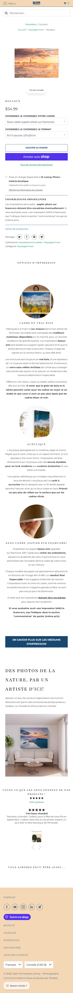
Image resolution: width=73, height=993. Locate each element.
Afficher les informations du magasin (26, 190)
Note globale (36, 802)
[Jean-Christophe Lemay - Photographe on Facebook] (7, 907)
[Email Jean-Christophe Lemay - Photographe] (40, 907)
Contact (10, 933)
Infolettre (12, 947)
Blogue (9, 925)
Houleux (13, 101)
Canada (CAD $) (36, 964)
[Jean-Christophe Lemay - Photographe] (36, 3)
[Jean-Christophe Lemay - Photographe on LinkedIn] (32, 907)
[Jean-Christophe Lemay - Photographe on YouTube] (16, 907)
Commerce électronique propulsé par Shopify (31, 978)
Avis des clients (16, 955)
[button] (34, 847)
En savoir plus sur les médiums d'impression (37, 641)
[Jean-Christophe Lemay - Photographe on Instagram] (24, 907)
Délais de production (17, 229)
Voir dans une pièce (36, 90)
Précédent (31, 24)
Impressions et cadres (31, 242)
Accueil (22, 29)
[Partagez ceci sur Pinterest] (34, 236)
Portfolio (12, 940)
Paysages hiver (36, 29)
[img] (36, 798)
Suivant (43, 24)
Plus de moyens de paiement (36, 164)
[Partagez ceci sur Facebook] (26, 236)
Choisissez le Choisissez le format (28, 129)
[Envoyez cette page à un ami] (41, 236)
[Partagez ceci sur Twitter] (19, 236)
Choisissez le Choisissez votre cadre (30, 116)
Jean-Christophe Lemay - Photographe (35, 973)
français (11, 964)
